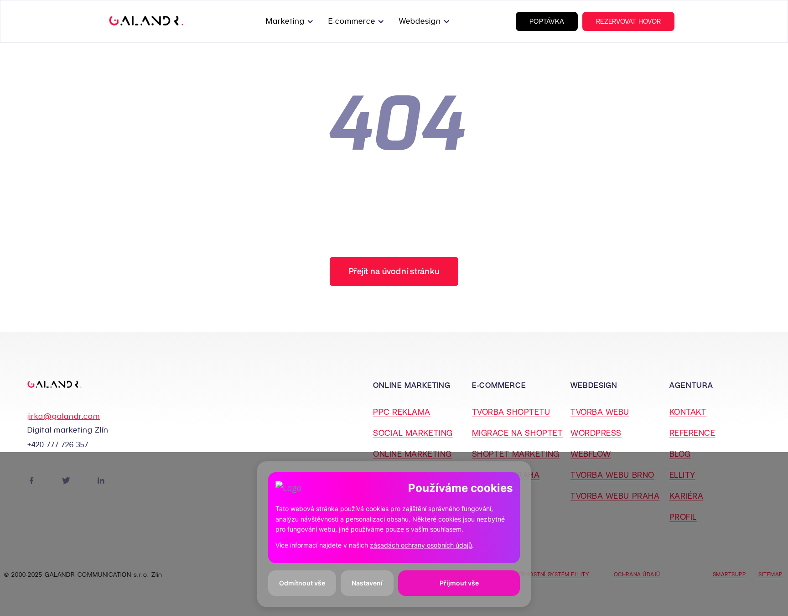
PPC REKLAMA (401, 412)
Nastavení (367, 583)
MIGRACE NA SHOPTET (517, 433)
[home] (146, 21)
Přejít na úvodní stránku (394, 271)
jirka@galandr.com (63, 416)
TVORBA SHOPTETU (511, 412)
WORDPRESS (596, 433)
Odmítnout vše (302, 583)
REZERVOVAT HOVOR (628, 21)
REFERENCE (692, 433)
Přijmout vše (459, 583)
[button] (291, 21)
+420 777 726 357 (57, 444)
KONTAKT (688, 412)
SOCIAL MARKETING (413, 433)
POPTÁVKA (546, 21)
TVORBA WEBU (599, 412)
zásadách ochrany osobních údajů (421, 545)
